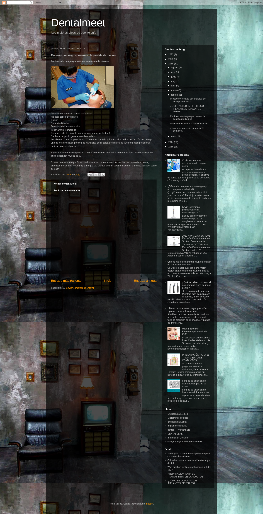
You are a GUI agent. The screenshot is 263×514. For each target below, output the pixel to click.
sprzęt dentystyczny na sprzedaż (184, 441)
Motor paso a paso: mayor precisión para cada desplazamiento (187, 309)
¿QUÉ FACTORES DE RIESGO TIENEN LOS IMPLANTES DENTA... (187, 109)
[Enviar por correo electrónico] (89, 174)
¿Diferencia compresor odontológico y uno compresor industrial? (187, 188)
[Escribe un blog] (92, 174)
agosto (175, 67)
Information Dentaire (177, 437)
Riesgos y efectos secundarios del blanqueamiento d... (188, 100)
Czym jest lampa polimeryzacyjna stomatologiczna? (191, 210)
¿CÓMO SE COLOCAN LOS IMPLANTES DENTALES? (182, 482)
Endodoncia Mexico (177, 414)
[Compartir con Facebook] (99, 174)
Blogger (149, 503)
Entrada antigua (145, 280)
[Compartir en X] (96, 174)
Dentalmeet (78, 23)
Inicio (107, 280)
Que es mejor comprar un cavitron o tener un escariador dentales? (189, 263)
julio (173, 72)
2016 (171, 146)
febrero (175, 94)
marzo (174, 90)
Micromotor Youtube (177, 417)
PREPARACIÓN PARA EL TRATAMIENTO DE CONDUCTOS (195, 357)
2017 (171, 142)
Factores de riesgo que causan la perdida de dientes (187, 117)
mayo (174, 81)
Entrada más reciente (66, 280)
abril (173, 85)
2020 (171, 59)
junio (174, 76)
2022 (171, 54)
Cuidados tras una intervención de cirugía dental (194, 163)
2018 (171, 63)
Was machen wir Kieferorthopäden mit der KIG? (195, 331)
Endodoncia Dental (177, 421)
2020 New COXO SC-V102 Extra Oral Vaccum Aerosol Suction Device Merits (196, 238)
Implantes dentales (177, 425)
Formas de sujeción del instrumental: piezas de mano (194, 383)
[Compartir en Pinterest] (103, 174)
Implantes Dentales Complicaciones (189, 123)
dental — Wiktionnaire (178, 429)
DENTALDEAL (174, 433)
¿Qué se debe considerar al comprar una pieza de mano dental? (196, 285)
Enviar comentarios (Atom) (80, 288)
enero (174, 136)
